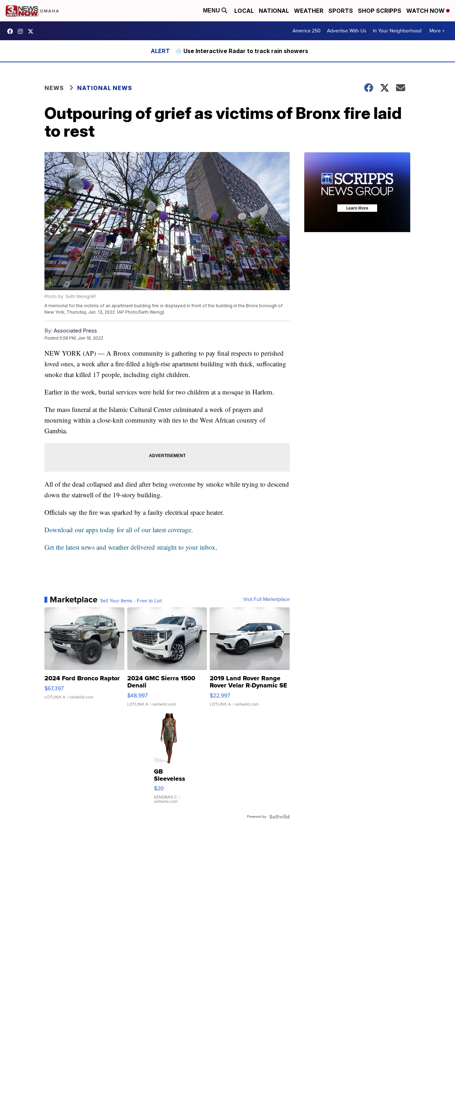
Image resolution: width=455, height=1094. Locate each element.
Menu (212, 10)
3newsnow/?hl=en (22, 31)
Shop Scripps (379, 10)
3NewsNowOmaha (32, 31)
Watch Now (426, 10)
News (54, 87)
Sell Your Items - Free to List (131, 600)
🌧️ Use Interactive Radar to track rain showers (241, 50)
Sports (340, 10)
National (274, 10)
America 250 (307, 31)
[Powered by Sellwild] (279, 816)
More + (437, 31)
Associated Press (75, 330)
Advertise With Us (346, 31)
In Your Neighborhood (397, 31)
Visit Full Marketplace (266, 599)
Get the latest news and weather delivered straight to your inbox (129, 547)
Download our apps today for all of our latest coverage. (118, 529)
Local (244, 10)
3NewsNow (11, 31)
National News (104, 87)
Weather (308, 10)
